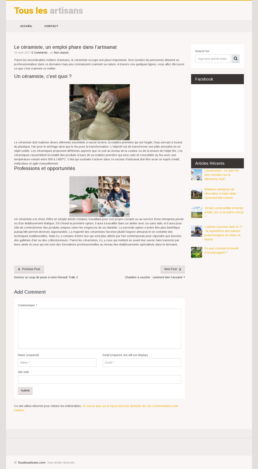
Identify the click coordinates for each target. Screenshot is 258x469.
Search (236, 58)
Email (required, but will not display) (125, 355)
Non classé (61, 52)
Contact (51, 26)
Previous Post (31, 269)
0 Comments (39, 52)
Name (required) (28, 355)
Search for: (202, 51)
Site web (23, 372)
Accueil (26, 26)
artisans (48, 10)
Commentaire (27, 305)
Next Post (170, 269)
